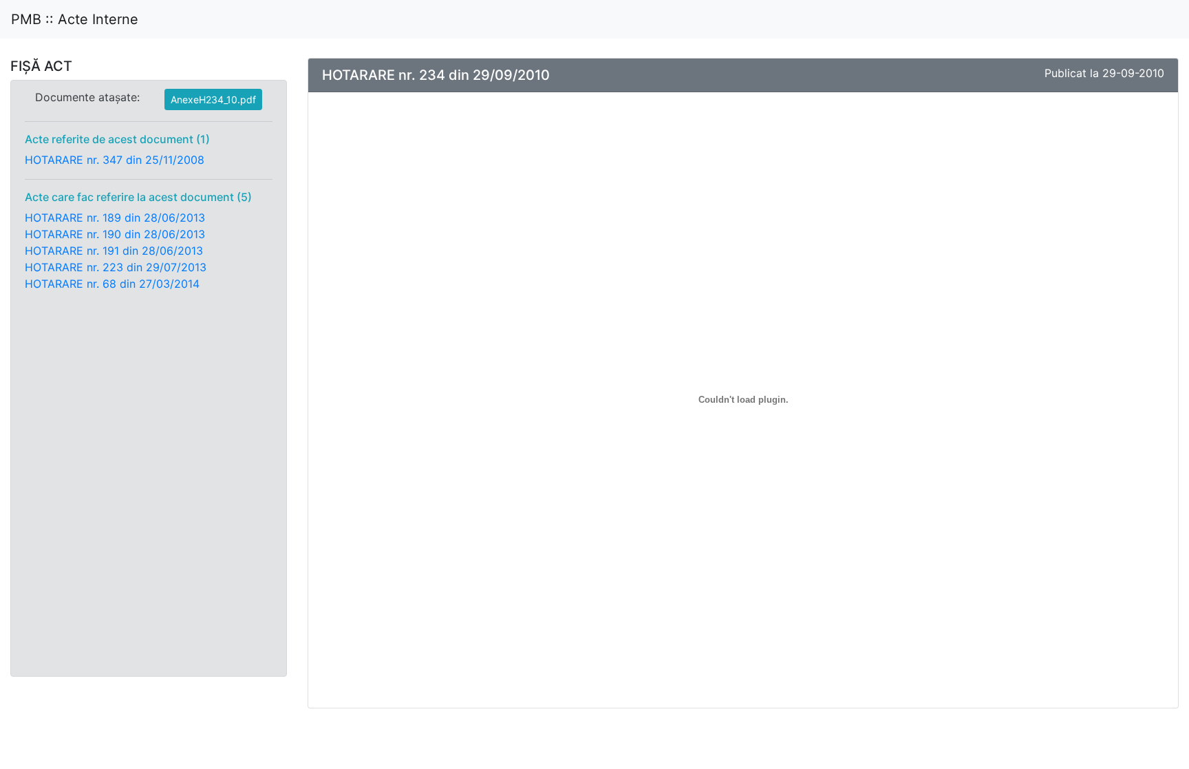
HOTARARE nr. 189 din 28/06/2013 (115, 217)
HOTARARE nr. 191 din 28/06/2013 (114, 250)
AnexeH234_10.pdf (213, 99)
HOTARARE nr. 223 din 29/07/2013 (115, 267)
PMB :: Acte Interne (74, 19)
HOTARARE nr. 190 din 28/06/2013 (115, 234)
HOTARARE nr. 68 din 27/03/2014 (112, 284)
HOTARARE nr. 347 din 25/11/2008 (114, 160)
